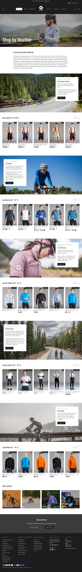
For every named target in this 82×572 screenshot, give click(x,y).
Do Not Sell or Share (6, 559)
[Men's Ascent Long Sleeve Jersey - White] (39, 230)
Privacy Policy (5, 556)
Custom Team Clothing (38, 548)
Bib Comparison (21, 545)
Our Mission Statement (38, 547)
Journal (56, 9)
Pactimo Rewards (5, 545)
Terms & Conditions (6, 552)
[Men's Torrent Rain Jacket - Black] (20, 312)
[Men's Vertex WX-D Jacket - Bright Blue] (6, 476)
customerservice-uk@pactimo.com (68, 545)
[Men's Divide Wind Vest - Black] (6, 229)
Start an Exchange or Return (7, 539)
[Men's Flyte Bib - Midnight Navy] (6, 147)
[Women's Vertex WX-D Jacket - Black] (20, 476)
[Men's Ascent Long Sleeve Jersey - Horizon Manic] (42, 230)
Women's (32, 9)
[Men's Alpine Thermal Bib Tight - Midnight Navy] (67, 394)
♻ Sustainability (37, 541)
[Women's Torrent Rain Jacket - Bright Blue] (69, 312)
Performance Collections (23, 550)
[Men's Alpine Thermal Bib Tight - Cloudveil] (66, 394)
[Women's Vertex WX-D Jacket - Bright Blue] (19, 476)
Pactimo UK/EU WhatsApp (70, 548)
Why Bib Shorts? (21, 539)
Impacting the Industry (38, 543)
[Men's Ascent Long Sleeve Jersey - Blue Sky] (34, 230)
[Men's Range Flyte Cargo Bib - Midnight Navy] (36, 147)
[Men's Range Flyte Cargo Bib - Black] (37, 147)
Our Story (35, 539)
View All (61, 97)
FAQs (3, 554)
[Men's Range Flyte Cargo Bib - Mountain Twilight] (34, 147)
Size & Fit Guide (5, 543)
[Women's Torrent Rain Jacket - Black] (66, 312)
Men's (26, 9)
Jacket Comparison (21, 547)
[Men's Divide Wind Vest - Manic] (9, 229)
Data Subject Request (6, 557)
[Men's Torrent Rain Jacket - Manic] (22, 312)
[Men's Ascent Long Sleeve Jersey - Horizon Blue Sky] (41, 230)
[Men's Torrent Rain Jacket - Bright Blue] (19, 312)
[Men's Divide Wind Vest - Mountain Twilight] (3, 229)
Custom (63, 9)
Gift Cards (4, 550)
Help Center (4, 541)
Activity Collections (21, 554)
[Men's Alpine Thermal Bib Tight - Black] (69, 394)
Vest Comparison (21, 548)
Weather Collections (22, 552)
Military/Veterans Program (7, 548)
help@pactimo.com (68, 541)
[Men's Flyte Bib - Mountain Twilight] (3, 147)
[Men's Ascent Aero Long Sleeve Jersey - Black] (44, 230)
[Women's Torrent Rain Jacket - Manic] (67, 312)
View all (76, 117)
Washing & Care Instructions (7, 547)
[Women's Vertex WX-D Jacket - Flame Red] (22, 476)
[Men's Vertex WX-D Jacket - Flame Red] (4, 476)
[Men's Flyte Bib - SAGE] (8, 147)
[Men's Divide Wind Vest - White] (8, 229)
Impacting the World (37, 545)
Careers (35, 550)
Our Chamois (20, 541)
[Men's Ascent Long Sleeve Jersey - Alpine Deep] (36, 230)
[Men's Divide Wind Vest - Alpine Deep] (4, 229)
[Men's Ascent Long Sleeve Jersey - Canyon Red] (37, 230)
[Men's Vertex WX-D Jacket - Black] (3, 476)
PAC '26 (49, 9)
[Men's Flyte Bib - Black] (4, 147)
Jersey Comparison (21, 543)
